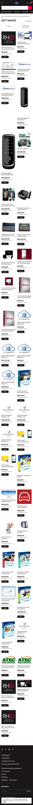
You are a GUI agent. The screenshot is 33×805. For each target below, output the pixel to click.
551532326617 (5, 755)
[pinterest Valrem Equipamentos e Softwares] (12, 749)
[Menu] (2, 3)
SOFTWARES (25, 11)
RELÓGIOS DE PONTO (6, 11)
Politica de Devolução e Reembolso (11, 768)
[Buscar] (30, 8)
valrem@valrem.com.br (8, 761)
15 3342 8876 (5, 758)
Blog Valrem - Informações (9, 780)
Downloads (4, 777)
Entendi (4, 802)
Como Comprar (5, 771)
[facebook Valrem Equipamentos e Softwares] (5, 749)
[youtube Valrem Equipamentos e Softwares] (9, 749)
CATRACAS (17, 11)
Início (2, 16)
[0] (31, 3)
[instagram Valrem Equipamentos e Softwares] (2, 749)
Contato (3, 774)
